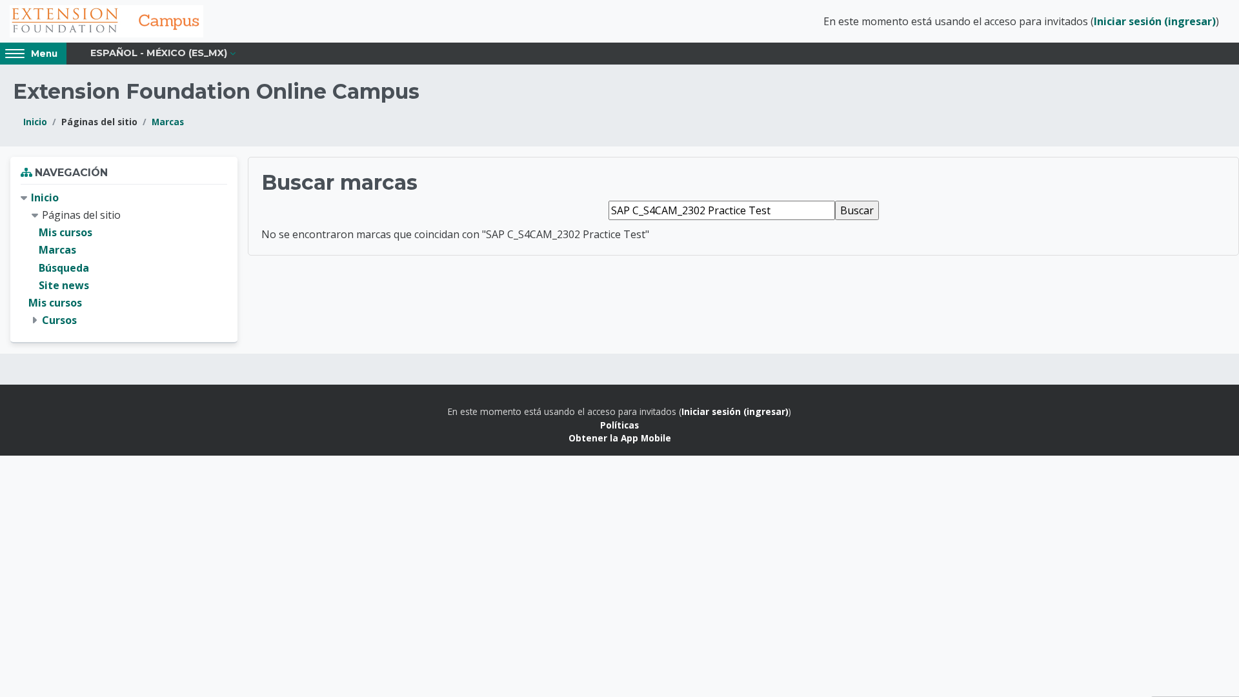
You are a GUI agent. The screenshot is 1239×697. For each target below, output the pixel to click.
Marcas (168, 122)
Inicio (35, 122)
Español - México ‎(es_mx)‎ (158, 53)
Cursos (59, 320)
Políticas (619, 425)
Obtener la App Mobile (620, 438)
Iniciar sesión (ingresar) (1155, 21)
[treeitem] (124, 259)
